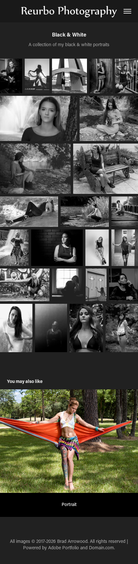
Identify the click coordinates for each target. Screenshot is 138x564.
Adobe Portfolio (63, 547)
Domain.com (101, 547)
